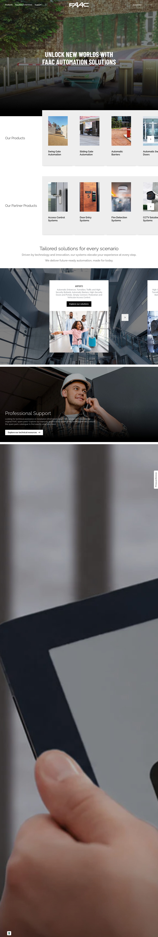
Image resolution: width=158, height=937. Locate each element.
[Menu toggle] (45, 5)
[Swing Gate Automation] (58, 138)
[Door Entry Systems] (89, 205)
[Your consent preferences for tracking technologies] (156, 480)
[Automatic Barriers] (121, 138)
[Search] (151, 5)
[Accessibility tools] (9, 933)
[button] (150, 139)
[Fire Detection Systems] (121, 205)
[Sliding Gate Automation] (89, 138)
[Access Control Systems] (58, 205)
